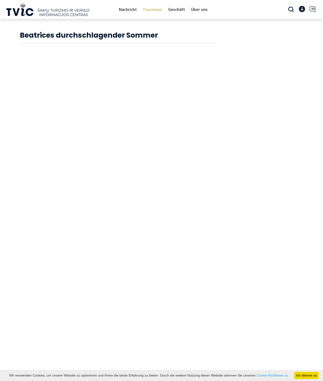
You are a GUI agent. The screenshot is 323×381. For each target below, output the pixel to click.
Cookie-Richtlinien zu (272, 375)
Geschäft (176, 9)
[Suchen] (292, 9)
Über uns (199, 9)
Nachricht (128, 9)
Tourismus (152, 9)
